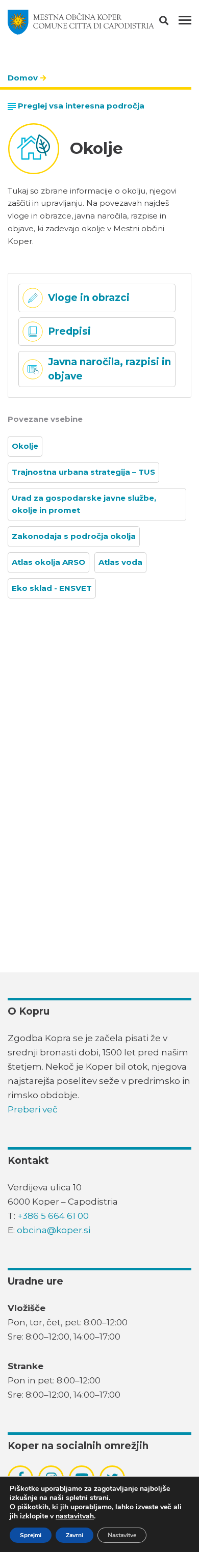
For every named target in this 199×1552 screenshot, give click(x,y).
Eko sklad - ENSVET (52, 588)
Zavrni (74, 1535)
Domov (23, 78)
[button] (172, 22)
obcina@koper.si (53, 1230)
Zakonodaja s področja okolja (74, 536)
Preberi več (33, 1109)
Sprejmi (30, 1535)
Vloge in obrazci (89, 298)
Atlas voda (120, 562)
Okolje (25, 446)
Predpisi (69, 331)
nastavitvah (75, 1516)
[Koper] (81, 22)
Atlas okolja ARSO (48, 562)
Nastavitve (122, 1535)
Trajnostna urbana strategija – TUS (83, 472)
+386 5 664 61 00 (53, 1216)
